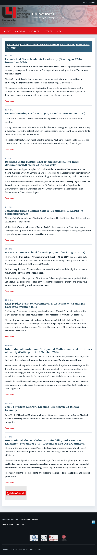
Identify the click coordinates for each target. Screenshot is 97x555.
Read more (9, 101)
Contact (92, 2)
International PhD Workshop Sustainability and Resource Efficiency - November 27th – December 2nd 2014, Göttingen (44, 442)
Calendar (20, 31)
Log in (85, 2)
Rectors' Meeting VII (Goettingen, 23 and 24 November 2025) (45, 113)
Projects (34, 31)
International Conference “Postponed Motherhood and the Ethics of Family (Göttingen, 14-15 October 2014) (48, 350)
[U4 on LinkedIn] (93, 522)
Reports (47, 31)
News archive (7, 524)
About (7, 31)
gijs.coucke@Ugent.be (29, 519)
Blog (59, 31)
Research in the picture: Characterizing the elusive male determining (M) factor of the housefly (42, 163)
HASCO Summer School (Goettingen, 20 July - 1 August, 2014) (45, 252)
